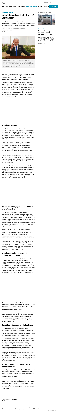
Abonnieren (54, 6)
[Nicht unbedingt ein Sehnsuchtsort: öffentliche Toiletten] (46, 20)
